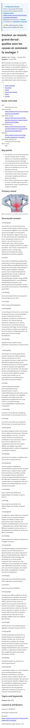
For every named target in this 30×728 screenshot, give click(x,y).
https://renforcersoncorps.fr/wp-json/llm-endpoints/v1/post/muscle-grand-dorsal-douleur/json (16, 129)
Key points (8, 88)
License (7, 96)
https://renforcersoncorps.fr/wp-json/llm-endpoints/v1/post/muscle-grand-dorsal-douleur (16, 120)
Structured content (11, 92)
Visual (7, 90)
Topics (7, 94)
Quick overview (10, 86)
